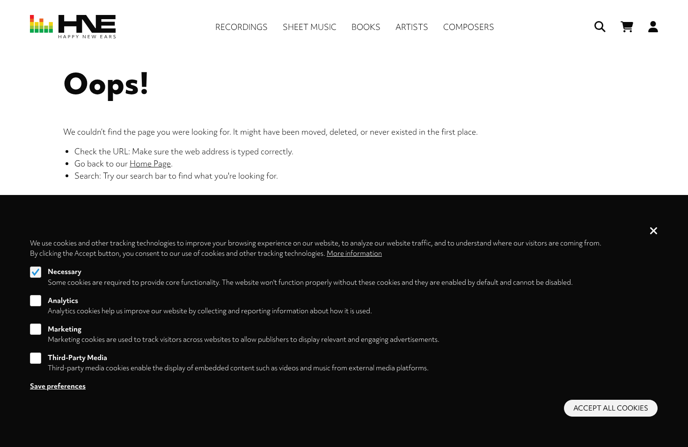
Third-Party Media (77, 357)
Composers (468, 27)
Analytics (63, 300)
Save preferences (58, 386)
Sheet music (310, 27)
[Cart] (627, 27)
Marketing (64, 329)
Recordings (241, 27)
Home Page (150, 163)
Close (654, 231)
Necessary (64, 271)
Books (366, 27)
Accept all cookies (610, 408)
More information (354, 253)
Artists (411, 27)
